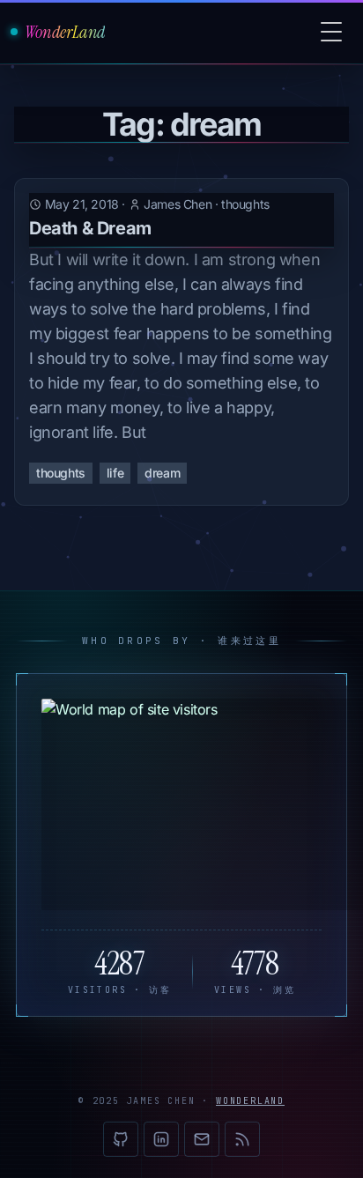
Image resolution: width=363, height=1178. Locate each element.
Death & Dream (90, 228)
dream (162, 472)
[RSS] (242, 1139)
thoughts (245, 203)
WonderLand (250, 1101)
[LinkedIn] (161, 1139)
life (115, 472)
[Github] (120, 1139)
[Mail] (201, 1139)
